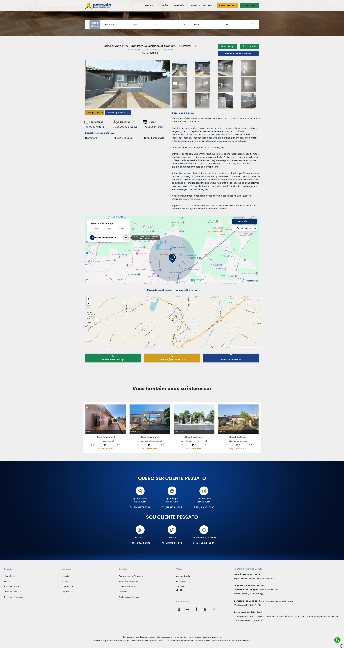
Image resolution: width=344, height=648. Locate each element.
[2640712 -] (179, 67)
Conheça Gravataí (12, 586)
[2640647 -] (248, 100)
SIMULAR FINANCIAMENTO (238, 53)
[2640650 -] (225, 84)
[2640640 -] (248, 67)
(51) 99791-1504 (253, 593)
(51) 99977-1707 (253, 605)
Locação (163, 5)
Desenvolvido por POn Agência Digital (231, 640)
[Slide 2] (172, 456)
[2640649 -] (179, 84)
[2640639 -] (248, 84)
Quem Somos (10, 576)
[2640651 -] (179, 100)
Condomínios (180, 5)
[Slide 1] (167, 456)
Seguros (195, 5)
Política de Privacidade (14, 597)
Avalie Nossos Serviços (129, 597)
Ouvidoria (123, 591)
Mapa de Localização (128, 581)
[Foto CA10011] (127, 84)
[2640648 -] (202, 84)
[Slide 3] (177, 456)
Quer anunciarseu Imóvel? (204, 500)
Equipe (7, 581)
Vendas (149, 5)
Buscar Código (95, 24)
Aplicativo (180, 586)
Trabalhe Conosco (12, 591)
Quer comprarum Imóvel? (140, 500)
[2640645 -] (225, 100)
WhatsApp (140, 537)
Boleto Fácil (181, 581)
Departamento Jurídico (204, 537)
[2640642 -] (225, 67)
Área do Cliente (228, 5)
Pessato (207, 5)
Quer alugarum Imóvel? (172, 500)
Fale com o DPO (204, 640)
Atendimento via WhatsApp (131, 576)
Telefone (171, 537)
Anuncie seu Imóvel (127, 586)
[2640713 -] (202, 67)
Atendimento (250, 5)
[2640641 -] (202, 100)
